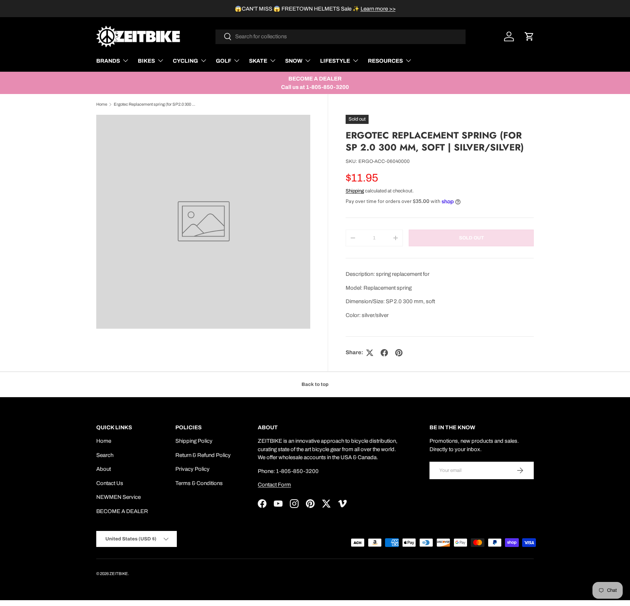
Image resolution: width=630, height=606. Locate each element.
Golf (223, 61)
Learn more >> (378, 9)
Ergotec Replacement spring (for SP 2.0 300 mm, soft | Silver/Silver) (155, 104)
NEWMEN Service (118, 497)
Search (104, 455)
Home (101, 104)
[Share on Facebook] (384, 352)
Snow (293, 61)
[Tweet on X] (369, 352)
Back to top (315, 384)
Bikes (146, 61)
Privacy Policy (192, 469)
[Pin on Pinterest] (399, 352)
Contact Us (109, 483)
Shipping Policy (194, 441)
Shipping (355, 190)
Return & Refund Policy (203, 455)
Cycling (185, 61)
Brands (108, 61)
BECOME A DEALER (122, 511)
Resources (385, 61)
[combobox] (340, 36)
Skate (258, 61)
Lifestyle (335, 61)
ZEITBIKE (118, 573)
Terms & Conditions (199, 483)
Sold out (471, 238)
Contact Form (274, 485)
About (103, 469)
